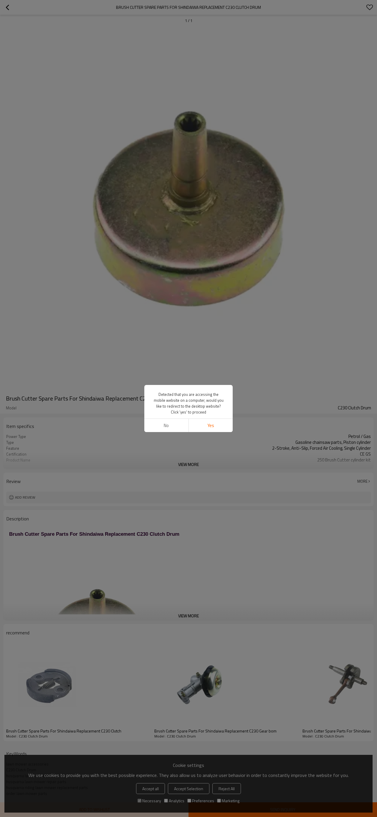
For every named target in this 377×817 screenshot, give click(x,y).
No (166, 425)
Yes (210, 425)
